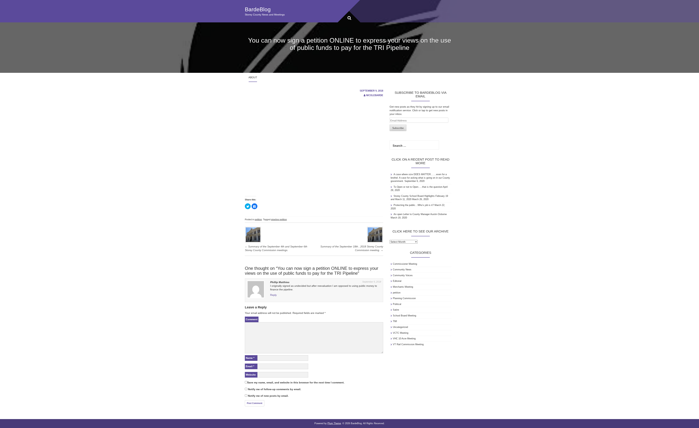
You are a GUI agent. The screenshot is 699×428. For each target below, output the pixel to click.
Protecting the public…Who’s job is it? (414, 205)
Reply (273, 294)
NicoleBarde (374, 95)
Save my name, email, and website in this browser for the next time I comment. (295, 382)
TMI (395, 321)
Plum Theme (334, 423)
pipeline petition (279, 219)
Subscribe (398, 128)
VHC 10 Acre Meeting (404, 338)
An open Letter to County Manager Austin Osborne (420, 214)
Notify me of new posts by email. (268, 395)
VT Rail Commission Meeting (408, 344)
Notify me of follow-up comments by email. (274, 389)
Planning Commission (404, 298)
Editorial (397, 281)
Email (250, 366)
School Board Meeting (404, 315)
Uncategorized (400, 327)
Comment (252, 319)
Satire (396, 309)
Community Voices (403, 275)
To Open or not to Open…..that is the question (418, 187)
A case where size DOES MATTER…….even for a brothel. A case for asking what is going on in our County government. (420, 177)
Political (397, 304)
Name (250, 357)
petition (258, 219)
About (252, 77)
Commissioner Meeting (405, 264)
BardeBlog (258, 9)
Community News (402, 269)
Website (251, 374)
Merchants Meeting (403, 286)
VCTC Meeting (400, 333)
